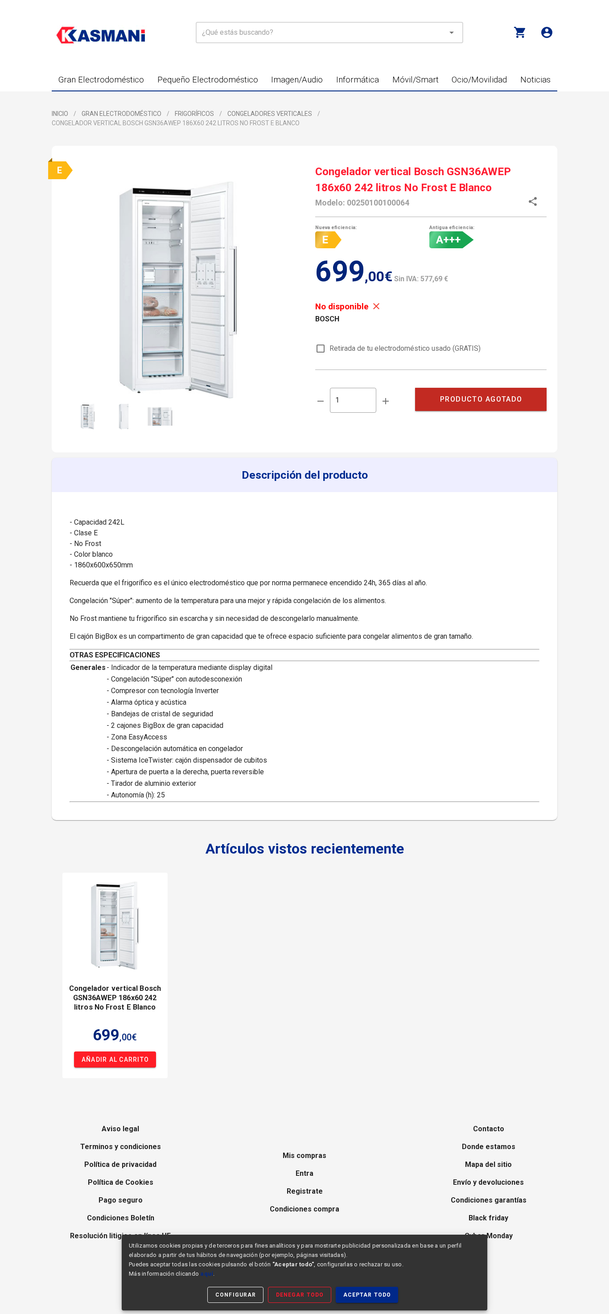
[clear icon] (439, 32)
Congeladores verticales (269, 113)
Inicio (60, 113)
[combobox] (329, 32)
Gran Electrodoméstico (121, 113)
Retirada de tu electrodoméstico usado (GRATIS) (405, 348)
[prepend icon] (320, 401)
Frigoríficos (194, 113)
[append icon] (385, 401)
